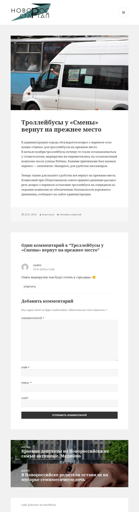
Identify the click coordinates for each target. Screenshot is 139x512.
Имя (25, 367)
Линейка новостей (70, 214)
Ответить (30, 286)
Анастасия (48, 214)
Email (26, 382)
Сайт (24, 398)
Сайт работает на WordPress (38, 504)
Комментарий (32, 318)
